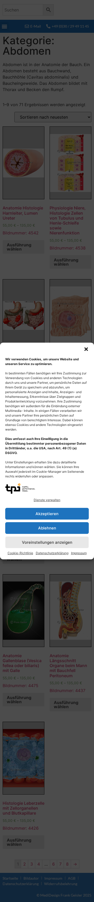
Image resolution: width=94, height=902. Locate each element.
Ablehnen (47, 528)
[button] (86, 349)
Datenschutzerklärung (52, 553)
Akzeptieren (47, 513)
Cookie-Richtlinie (20, 553)
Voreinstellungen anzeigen (47, 542)
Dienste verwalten (47, 500)
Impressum (79, 553)
